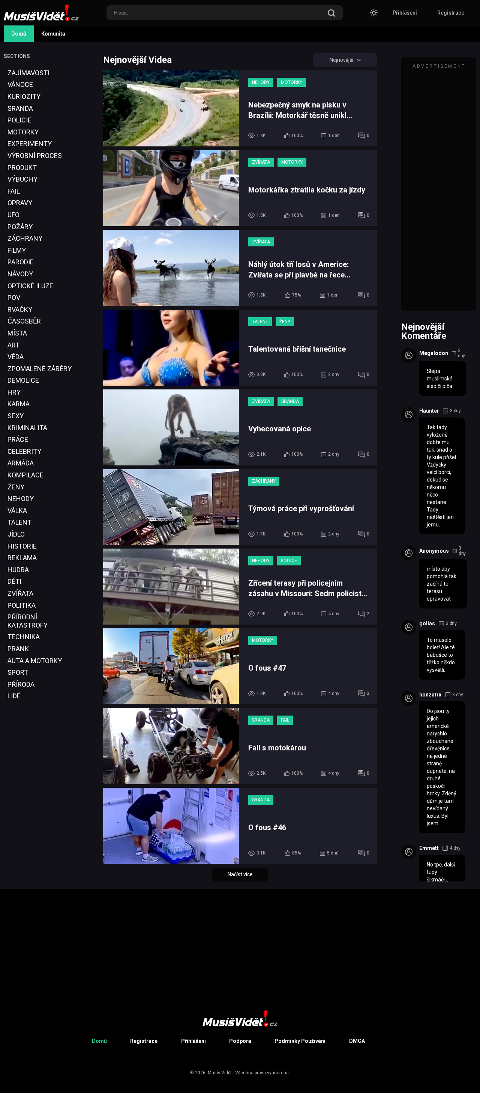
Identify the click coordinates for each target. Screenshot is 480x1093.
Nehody (21, 499)
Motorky (23, 132)
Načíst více (240, 874)
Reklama (22, 558)
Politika (22, 605)
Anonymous (434, 551)
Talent (20, 522)
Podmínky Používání (300, 1041)
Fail (14, 191)
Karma (19, 404)
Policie (20, 120)
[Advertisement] (32, 852)
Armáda (21, 463)
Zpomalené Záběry (40, 369)
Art (14, 345)
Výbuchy (23, 179)
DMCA (357, 1041)
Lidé (14, 696)
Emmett (429, 848)
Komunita (53, 34)
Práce (18, 439)
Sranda (20, 108)
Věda (16, 357)
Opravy (20, 203)
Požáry (20, 227)
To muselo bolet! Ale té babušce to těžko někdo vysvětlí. (441, 655)
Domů (18, 34)
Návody (20, 274)
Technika (24, 637)
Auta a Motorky (35, 661)
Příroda (21, 684)
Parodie (21, 262)
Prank (18, 649)
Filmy (17, 250)
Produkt (22, 167)
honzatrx (430, 695)
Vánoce (20, 84)
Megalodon (433, 353)
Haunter (429, 411)
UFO (14, 215)
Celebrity (24, 451)
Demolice (23, 380)
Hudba (18, 570)
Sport (18, 672)
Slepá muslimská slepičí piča (440, 378)
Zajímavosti (29, 73)
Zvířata (20, 593)
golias (427, 623)
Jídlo (16, 534)
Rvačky (20, 309)
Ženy (16, 487)
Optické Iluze (30, 286)
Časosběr (24, 321)
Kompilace (26, 475)
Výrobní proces (35, 156)
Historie (22, 546)
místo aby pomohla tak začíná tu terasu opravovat (441, 584)
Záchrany (25, 238)
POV (14, 297)
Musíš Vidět (220, 1072)
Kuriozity (24, 96)
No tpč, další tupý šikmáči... (441, 872)
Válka (17, 510)
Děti (14, 581)
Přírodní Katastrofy (28, 621)
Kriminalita (27, 428)
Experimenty (30, 144)
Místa (17, 333)
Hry (14, 392)
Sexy (16, 416)
